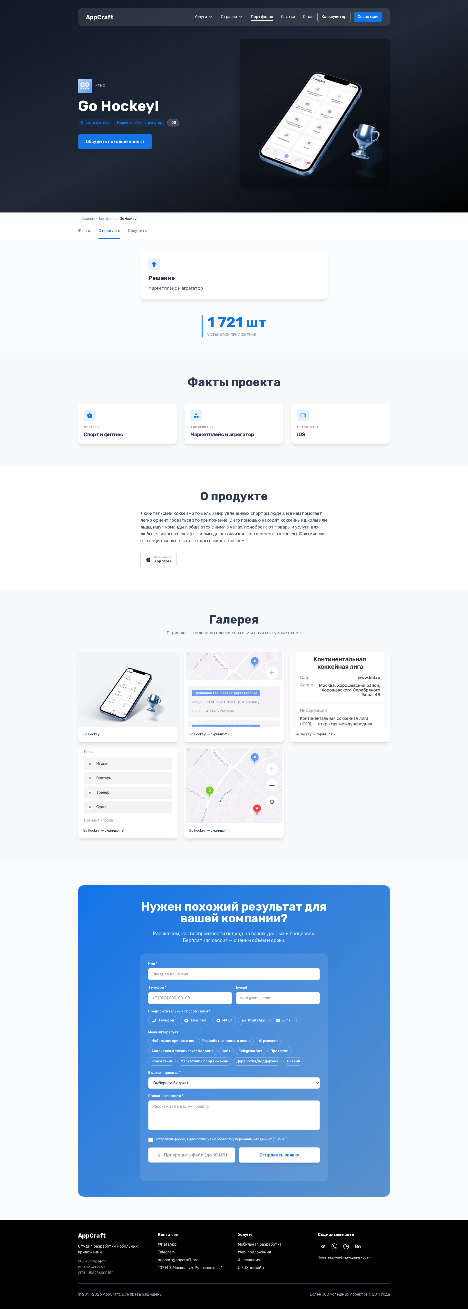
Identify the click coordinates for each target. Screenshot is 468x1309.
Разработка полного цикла (226, 1041)
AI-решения (249, 1260)
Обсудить (137, 230)
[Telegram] (323, 1246)
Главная (88, 219)
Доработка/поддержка (257, 1061)
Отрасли (229, 16)
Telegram (198, 1020)
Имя (152, 964)
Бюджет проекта (164, 1073)
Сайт (226, 1051)
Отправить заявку (279, 1155)
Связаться (368, 16)
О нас (308, 16)
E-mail (241, 987)
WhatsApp (256, 1020)
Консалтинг (161, 1061)
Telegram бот (250, 1051)
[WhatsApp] (334, 1246)
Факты (84, 230)
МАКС (227, 1020)
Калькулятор (334, 16)
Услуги (201, 16)
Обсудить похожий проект (115, 141)
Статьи (288, 16)
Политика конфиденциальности (344, 1257)
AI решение (268, 1041)
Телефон (157, 987)
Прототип (279, 1051)
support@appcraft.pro (178, 1260)
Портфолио (262, 16)
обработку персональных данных (244, 1139)
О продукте (109, 230)
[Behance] (358, 1246)
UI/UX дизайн (251, 1267)
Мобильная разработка (260, 1244)
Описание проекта (165, 1096)
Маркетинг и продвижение (204, 1061)
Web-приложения (254, 1252)
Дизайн (293, 1061)
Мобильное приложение (172, 1041)
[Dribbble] (346, 1246)
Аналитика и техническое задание (182, 1051)
